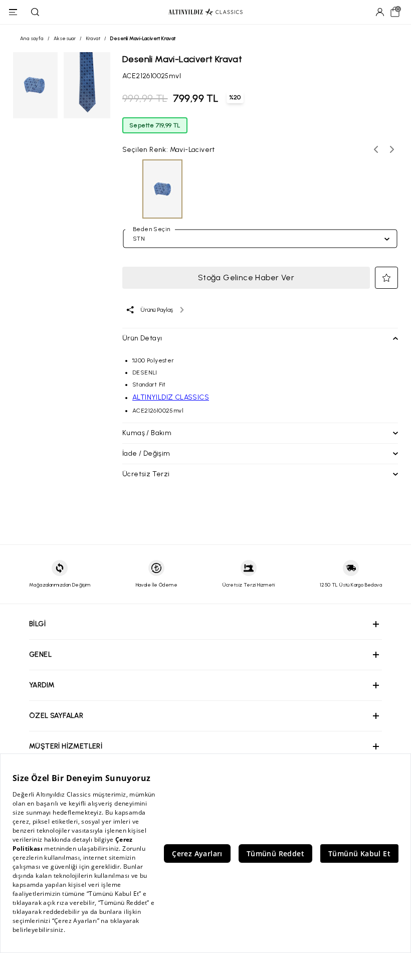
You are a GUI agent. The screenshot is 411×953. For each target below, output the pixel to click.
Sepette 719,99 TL (154, 125)
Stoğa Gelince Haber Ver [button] (246, 277)
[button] (386, 278)
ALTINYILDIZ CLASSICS (170, 397)
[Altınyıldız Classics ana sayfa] (205, 12)
